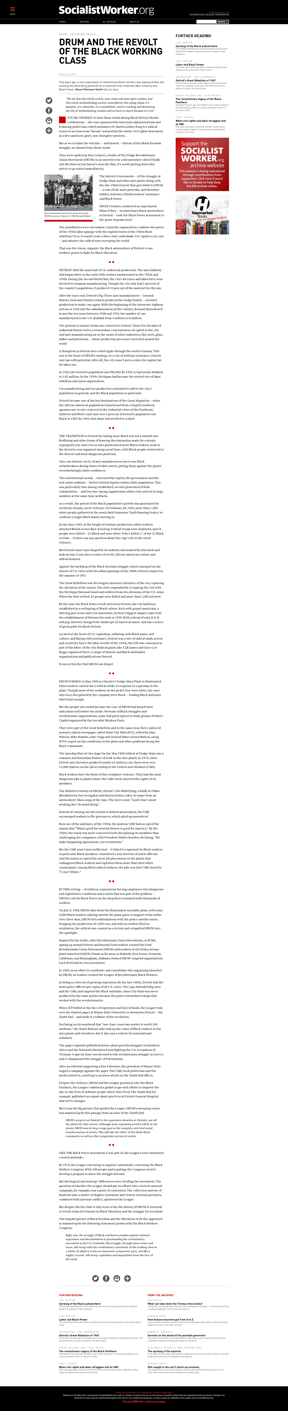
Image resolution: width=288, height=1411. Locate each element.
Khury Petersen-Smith (77, 34)
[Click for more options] (49, 133)
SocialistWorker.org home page (144, 1401)
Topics (62, 21)
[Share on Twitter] (49, 103)
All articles (109, 21)
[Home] (121, 10)
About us (134, 21)
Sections (84, 21)
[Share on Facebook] (49, 113)
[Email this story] (49, 123)
